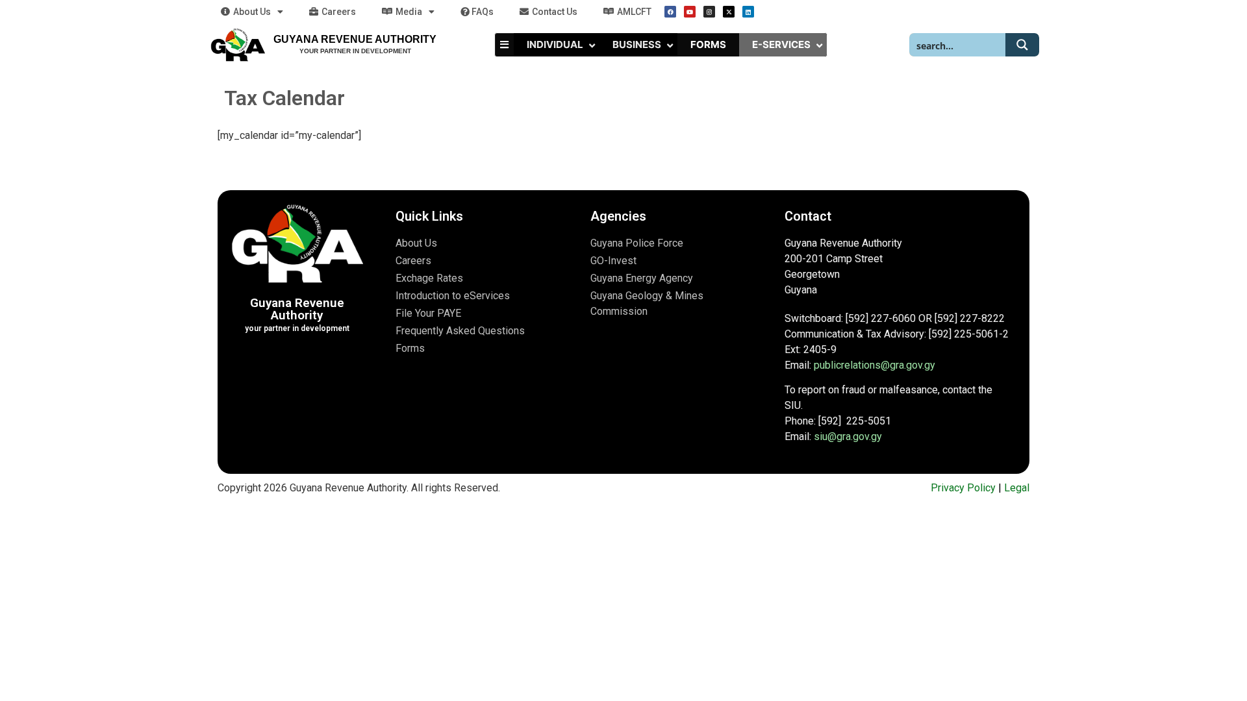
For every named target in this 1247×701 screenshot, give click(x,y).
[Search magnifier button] (1022, 44)
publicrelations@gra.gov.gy (874, 365)
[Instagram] (709, 12)
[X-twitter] (729, 12)
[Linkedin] (748, 12)
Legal (1016, 488)
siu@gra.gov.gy (848, 436)
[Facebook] (670, 12)
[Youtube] (690, 12)
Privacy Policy (963, 488)
